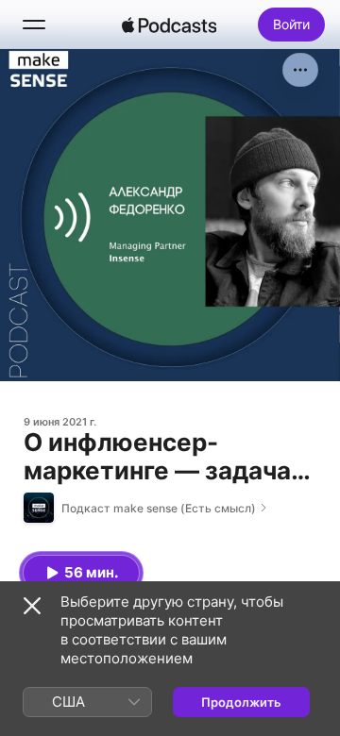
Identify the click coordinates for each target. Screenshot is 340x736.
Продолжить (241, 702)
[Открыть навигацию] (34, 24)
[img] (169, 24)
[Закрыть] (32, 605)
